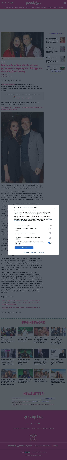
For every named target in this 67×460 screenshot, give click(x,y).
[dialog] (33, 230)
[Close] (56, 208)
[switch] (49, 228)
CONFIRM (24, 247)
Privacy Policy (41, 252)
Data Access (33, 252)
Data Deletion (26, 252)
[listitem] (33, 225)
